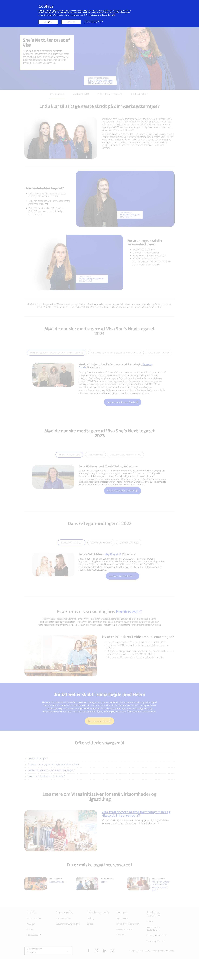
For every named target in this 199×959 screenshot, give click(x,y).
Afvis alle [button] (71, 22)
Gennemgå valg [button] (91, 22)
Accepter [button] (48, 22)
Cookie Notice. (107, 15)
